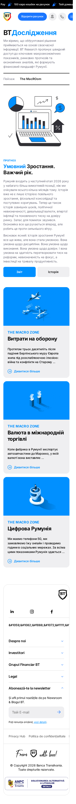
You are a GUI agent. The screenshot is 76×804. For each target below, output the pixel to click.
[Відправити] (59, 712)
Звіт (19, 272)
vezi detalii (40, 722)
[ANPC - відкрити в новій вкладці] (36, 783)
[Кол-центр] (62, 17)
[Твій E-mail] (31, 712)
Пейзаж (9, 79)
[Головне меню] (72, 17)
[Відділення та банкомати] (53, 17)
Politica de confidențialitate (47, 736)
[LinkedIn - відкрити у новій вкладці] (12, 611)
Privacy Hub (17, 736)
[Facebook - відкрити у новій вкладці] (51, 611)
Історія (53, 272)
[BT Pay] (62, 595)
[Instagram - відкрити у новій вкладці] (31, 611)
